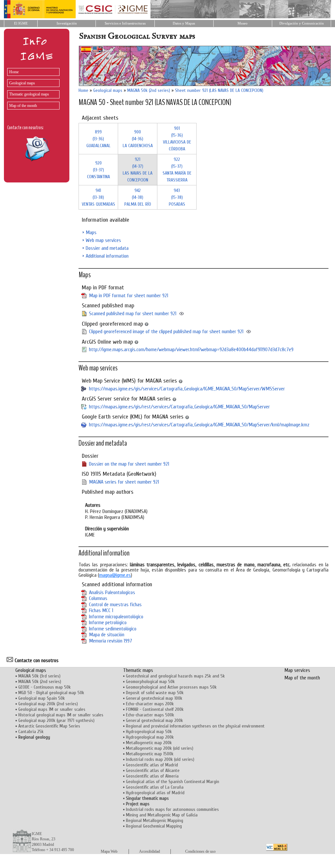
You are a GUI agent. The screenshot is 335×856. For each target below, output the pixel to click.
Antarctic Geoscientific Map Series (49, 726)
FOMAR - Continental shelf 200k (155, 709)
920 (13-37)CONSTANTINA (98, 170)
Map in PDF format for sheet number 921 (128, 296)
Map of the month (23, 105)
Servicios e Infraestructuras (125, 23)
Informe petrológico (108, 622)
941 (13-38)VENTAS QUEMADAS (98, 197)
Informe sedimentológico (112, 629)
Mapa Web (109, 851)
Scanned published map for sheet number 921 (132, 314)
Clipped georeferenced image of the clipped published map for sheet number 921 (166, 331)
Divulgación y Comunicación (301, 23)
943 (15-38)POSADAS (177, 197)
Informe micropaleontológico (116, 617)
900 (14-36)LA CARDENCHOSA (138, 138)
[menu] (32, 87)
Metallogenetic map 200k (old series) (159, 748)
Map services (297, 670)
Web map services (103, 240)
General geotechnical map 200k (154, 720)
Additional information (107, 256)
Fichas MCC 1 (101, 610)
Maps (91, 232)
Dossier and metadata (107, 248)
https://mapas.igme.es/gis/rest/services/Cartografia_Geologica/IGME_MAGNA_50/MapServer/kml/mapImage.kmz (199, 425)
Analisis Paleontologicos (112, 592)
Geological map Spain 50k (41, 698)
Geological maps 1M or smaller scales (51, 709)
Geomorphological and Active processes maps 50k (171, 687)
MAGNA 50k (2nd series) (148, 90)
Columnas (98, 598)
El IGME (21, 23)
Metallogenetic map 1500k (149, 754)
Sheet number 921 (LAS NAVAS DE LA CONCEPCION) (219, 90)
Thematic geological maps (29, 94)
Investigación (67, 23)
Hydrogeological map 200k (150, 737)
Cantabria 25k (31, 731)
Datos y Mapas (184, 23)
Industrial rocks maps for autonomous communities (172, 809)
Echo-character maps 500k (150, 715)
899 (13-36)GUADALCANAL (98, 138)
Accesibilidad (149, 851)
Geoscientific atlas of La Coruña (155, 787)
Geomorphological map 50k (150, 681)
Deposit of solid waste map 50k (155, 692)
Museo (243, 23)
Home (14, 72)
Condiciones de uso (200, 851)
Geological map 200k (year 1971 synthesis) (56, 720)
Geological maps (22, 83)
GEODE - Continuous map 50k (44, 687)
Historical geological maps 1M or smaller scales (60, 715)
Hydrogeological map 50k (149, 731)
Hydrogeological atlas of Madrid (155, 793)
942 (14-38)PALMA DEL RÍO (137, 197)
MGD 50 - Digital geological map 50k (51, 692)
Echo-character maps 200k (150, 704)
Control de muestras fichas (115, 605)
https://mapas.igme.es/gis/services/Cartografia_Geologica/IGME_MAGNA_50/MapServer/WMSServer (187, 389)
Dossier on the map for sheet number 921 (129, 464)
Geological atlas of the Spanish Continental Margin (172, 781)
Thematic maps (138, 670)
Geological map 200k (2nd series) (48, 704)
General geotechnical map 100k (154, 698)
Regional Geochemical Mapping (154, 826)
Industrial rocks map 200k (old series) (160, 759)
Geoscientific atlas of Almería (152, 776)
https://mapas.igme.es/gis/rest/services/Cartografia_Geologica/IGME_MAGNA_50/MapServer (179, 407)
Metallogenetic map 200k (149, 742)
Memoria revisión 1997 (110, 641)
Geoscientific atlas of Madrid (152, 765)
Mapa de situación (106, 635)
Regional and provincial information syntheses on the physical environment (195, 726)
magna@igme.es (115, 575)
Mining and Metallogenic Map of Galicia (162, 815)
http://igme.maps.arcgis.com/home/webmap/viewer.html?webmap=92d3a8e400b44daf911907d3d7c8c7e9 (191, 349)
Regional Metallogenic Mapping (154, 820)
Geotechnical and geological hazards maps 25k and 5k (175, 676)
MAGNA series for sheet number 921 (124, 482)
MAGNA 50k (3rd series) (39, 676)
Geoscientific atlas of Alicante (153, 770)
